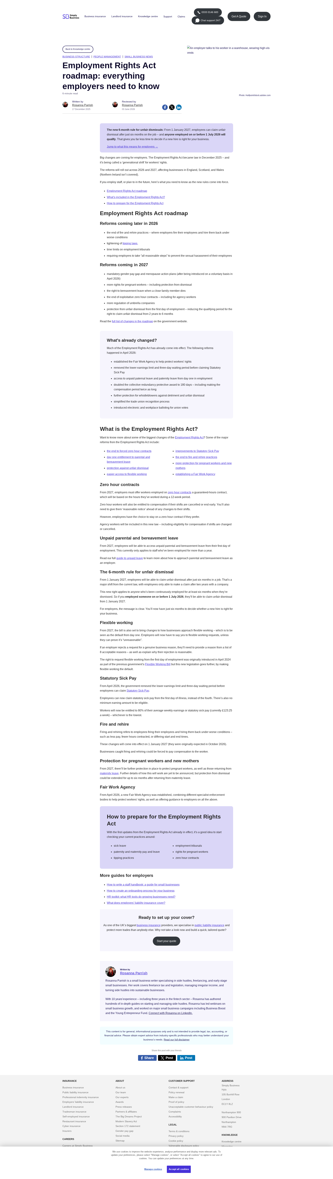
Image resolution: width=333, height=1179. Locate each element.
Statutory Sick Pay (138, 690)
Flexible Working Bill (157, 664)
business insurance (149, 925)
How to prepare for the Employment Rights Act (135, 203)
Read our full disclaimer (177, 1039)
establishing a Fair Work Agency (195, 474)
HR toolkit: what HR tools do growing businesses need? (141, 896)
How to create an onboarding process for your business (140, 890)
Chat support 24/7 (207, 21)
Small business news (139, 56)
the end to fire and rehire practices (196, 457)
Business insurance (95, 16)
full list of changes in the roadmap (132, 321)
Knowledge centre (148, 16)
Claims (181, 16)
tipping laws (130, 243)
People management (107, 56)
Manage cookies (153, 1169)
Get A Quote (239, 16)
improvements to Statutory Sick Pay (197, 451)
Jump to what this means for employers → (132, 146)
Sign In (262, 16)
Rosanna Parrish (82, 105)
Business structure (76, 56)
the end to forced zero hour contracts (129, 451)
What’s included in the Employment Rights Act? (136, 197)
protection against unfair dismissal (128, 468)
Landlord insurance (122, 16)
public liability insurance (209, 925)
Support (167, 16)
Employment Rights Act (189, 437)
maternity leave (109, 773)
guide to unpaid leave (129, 558)
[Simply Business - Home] (71, 16)
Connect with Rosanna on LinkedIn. (171, 1013)
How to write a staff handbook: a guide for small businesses (143, 884)
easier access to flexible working (127, 474)
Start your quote (166, 941)
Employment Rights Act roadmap (127, 190)
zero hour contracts (179, 492)
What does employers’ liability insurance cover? (136, 902)
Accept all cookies (179, 1169)
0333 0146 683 (207, 13)
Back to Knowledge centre (78, 49)
